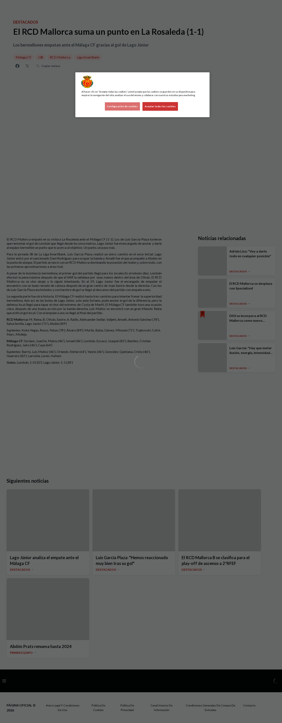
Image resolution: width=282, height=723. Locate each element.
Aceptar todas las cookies (160, 106)
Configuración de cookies (122, 106)
